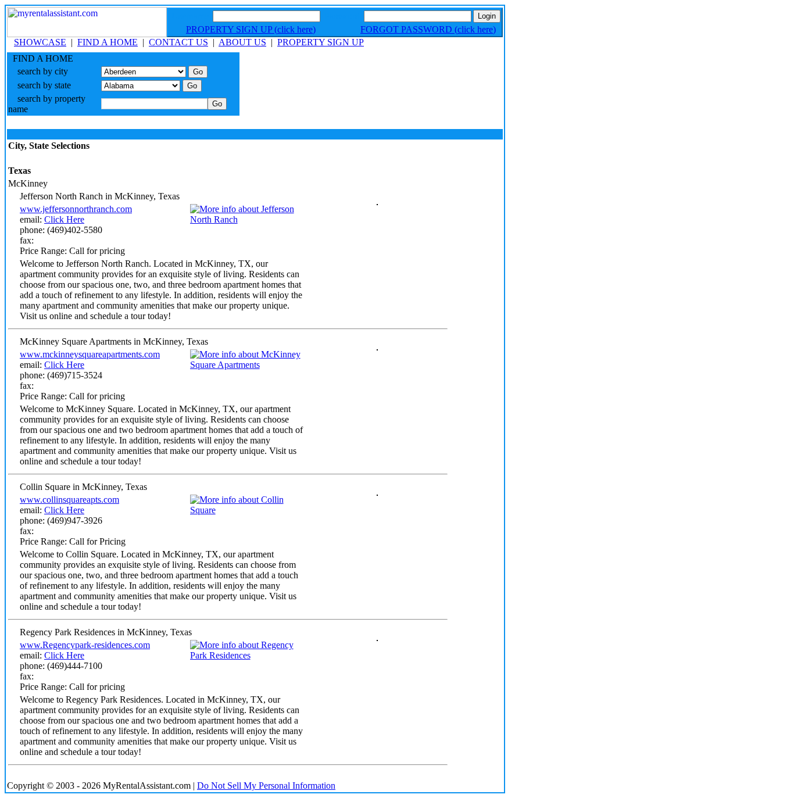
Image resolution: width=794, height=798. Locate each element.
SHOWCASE (40, 42)
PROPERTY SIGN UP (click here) (251, 29)
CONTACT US (178, 42)
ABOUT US (242, 42)
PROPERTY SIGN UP (320, 42)
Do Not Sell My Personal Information (266, 785)
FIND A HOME (107, 42)
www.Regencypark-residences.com (85, 645)
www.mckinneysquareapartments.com (90, 354)
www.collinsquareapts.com (69, 499)
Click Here (64, 219)
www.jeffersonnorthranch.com (76, 209)
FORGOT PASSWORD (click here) (428, 29)
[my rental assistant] (87, 34)
